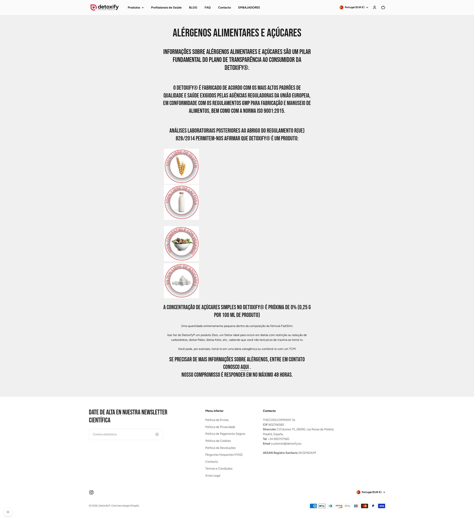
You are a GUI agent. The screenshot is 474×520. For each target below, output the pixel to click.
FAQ (208, 7)
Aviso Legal (212, 475)
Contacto (224, 7)
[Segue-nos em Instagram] (91, 492)
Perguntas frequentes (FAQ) (224, 454)
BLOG (193, 7)
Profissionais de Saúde (166, 7)
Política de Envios (216, 420)
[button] (383, 7)
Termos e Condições (218, 468)
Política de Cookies (218, 441)
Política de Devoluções (220, 448)
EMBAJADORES (249, 7)
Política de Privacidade (220, 427)
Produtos (134, 7)
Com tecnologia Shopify (125, 505)
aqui (245, 367)
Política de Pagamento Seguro (225, 433)
